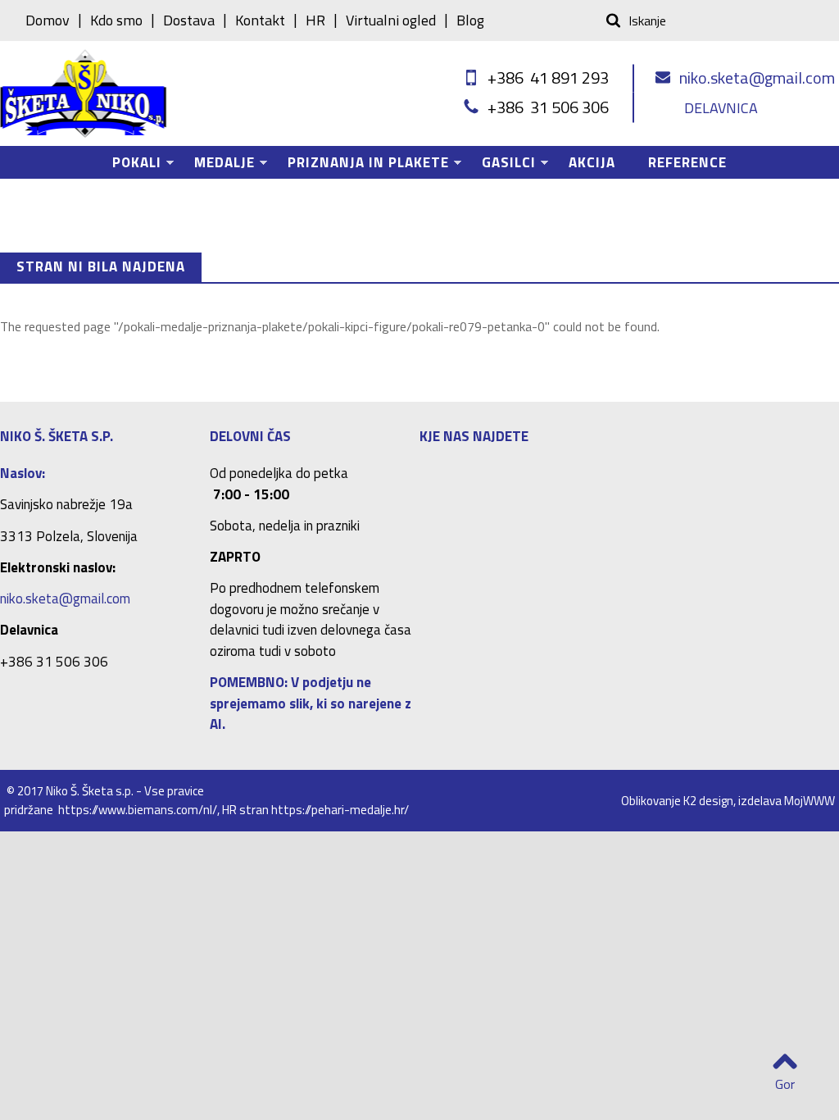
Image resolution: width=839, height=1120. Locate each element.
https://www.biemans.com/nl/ (137, 809)
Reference (687, 162)
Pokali (128, 165)
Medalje (216, 165)
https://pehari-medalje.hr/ (340, 809)
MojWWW (809, 800)
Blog (470, 20)
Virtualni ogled (391, 20)
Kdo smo (116, 20)
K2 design (708, 800)
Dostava (189, 20)
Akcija (592, 162)
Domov (47, 20)
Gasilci (500, 165)
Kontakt (260, 20)
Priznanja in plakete (360, 165)
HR (315, 20)
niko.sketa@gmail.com (757, 77)
